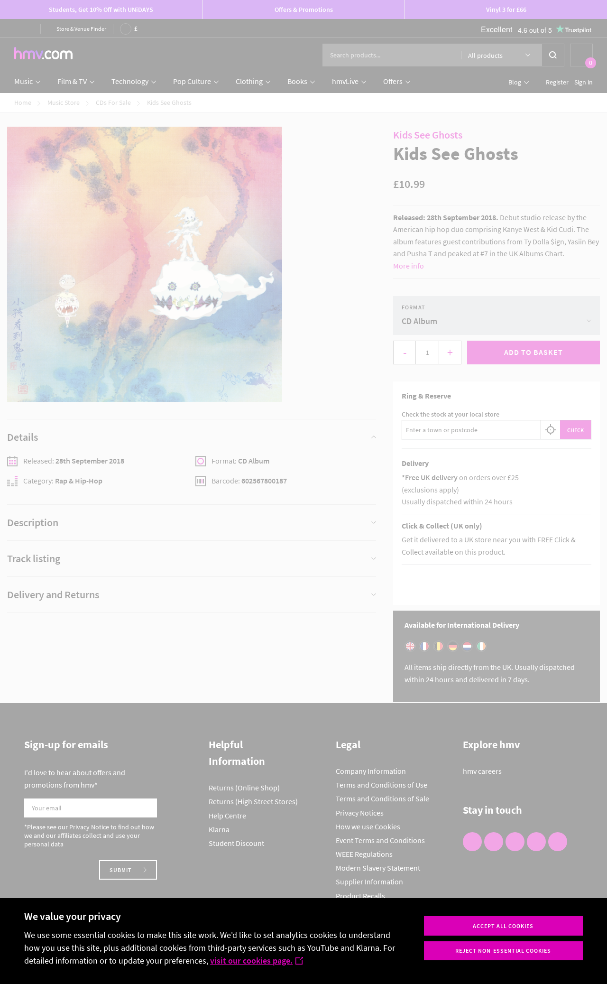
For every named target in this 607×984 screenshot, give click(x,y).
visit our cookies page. (251, 960)
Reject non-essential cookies (503, 950)
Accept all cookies (503, 925)
